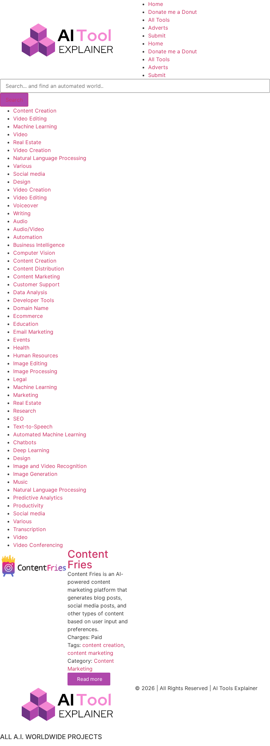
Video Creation (32, 150)
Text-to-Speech (32, 426)
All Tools (159, 19)
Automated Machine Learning (49, 434)
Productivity (28, 505)
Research (24, 410)
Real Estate (27, 142)
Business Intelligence (39, 245)
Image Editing (30, 363)
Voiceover (25, 205)
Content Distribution (38, 268)
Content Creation (34, 110)
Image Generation (35, 474)
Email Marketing (33, 331)
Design (21, 181)
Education (25, 324)
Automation (27, 237)
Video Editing (30, 118)
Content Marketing (36, 276)
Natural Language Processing (49, 158)
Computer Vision (34, 252)
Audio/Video (28, 229)
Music (20, 481)
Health (21, 347)
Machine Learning (35, 126)
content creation (102, 645)
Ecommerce (28, 316)
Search (14, 99)
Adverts (158, 27)
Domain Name (30, 308)
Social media (29, 173)
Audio (20, 221)
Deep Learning (31, 450)
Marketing (25, 395)
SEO (18, 418)
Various (22, 166)
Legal (20, 379)
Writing (22, 213)
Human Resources (35, 355)
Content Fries (88, 559)
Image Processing (35, 371)
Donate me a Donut (172, 12)
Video (20, 134)
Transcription (29, 529)
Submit (157, 35)
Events (21, 339)
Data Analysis (30, 292)
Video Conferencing (38, 545)
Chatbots (24, 442)
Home (155, 4)
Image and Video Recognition (50, 466)
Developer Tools (33, 300)
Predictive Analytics (38, 497)
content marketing (90, 653)
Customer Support (36, 284)
